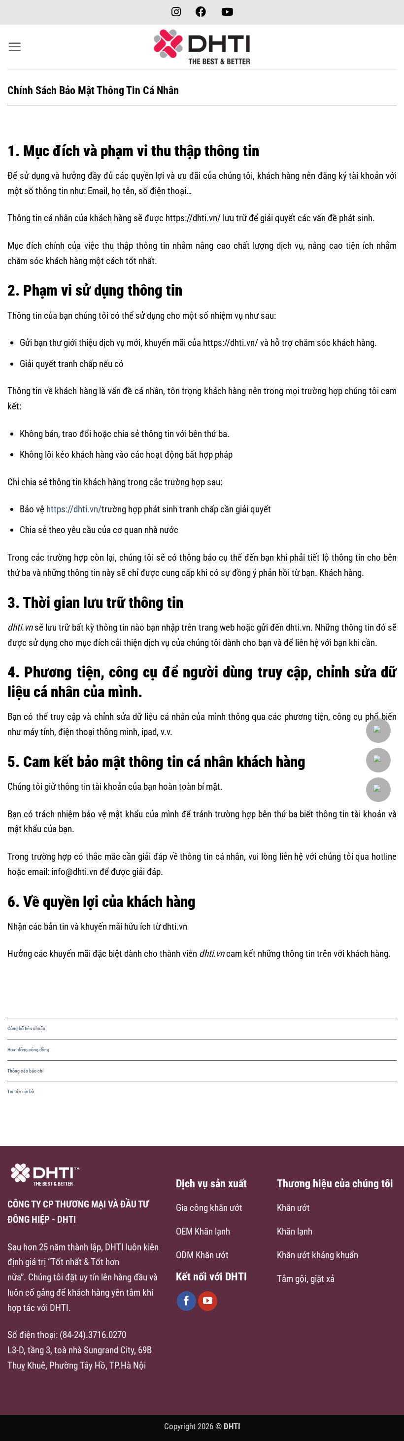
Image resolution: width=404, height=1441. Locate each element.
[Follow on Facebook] (187, 1301)
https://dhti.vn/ (73, 509)
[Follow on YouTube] (208, 1301)
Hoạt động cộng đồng (28, 1049)
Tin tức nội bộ (20, 1091)
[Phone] (379, 760)
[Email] (379, 730)
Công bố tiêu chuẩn (26, 1028)
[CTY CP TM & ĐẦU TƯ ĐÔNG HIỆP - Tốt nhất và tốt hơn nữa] (202, 47)
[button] (14, 46)
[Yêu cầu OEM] (379, 789)
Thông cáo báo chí (25, 1070)
